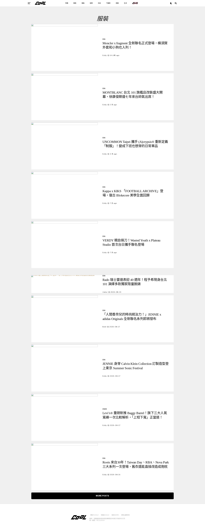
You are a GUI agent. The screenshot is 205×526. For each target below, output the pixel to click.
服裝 (83, 3)
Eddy (104, 55)
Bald (104, 327)
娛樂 (91, 3)
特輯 (66, 3)
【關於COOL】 (93, 515)
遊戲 (117, 3)
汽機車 (108, 3)
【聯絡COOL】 (104, 515)
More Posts (102, 496)
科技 (99, 3)
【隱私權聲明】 (125, 515)
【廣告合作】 (115, 515)
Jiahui (105, 292)
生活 (125, 3)
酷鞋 (74, 3)
